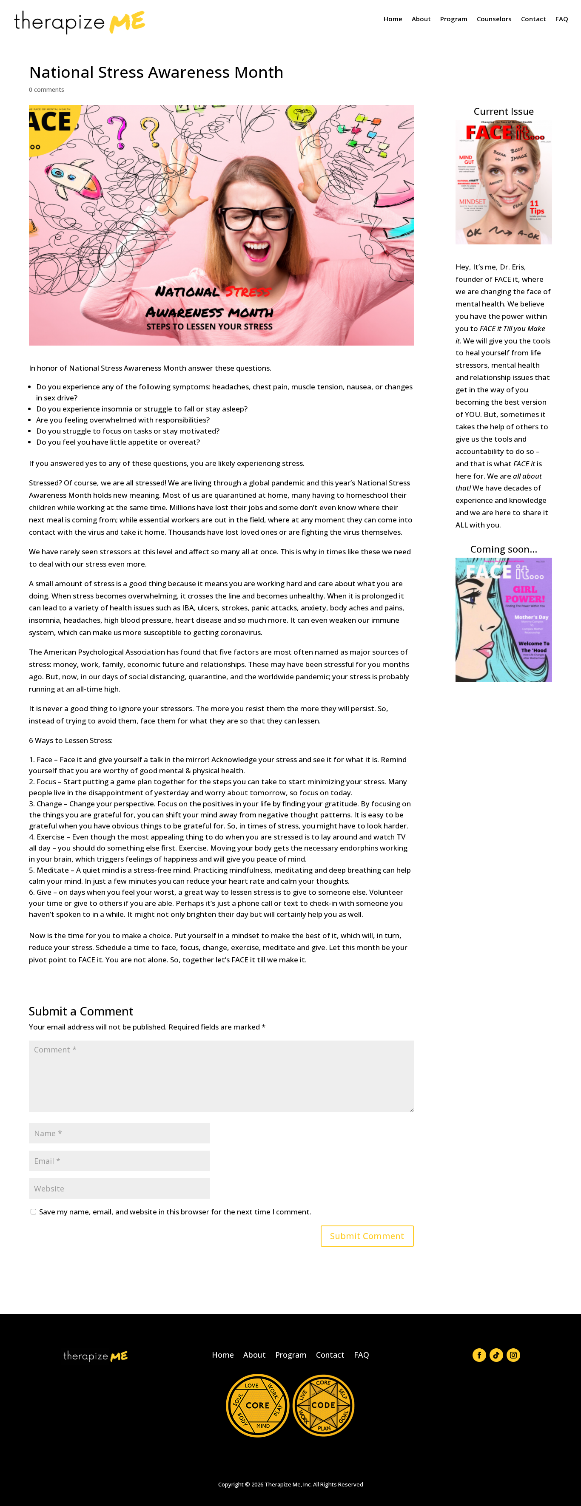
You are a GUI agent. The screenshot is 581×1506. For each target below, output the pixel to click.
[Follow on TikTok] (496, 1355)
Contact (533, 19)
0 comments (46, 89)
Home (393, 19)
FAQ (561, 19)
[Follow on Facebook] (479, 1355)
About (421, 19)
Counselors (494, 19)
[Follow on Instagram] (513, 1355)
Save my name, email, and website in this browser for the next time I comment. (175, 1212)
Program (453, 19)
